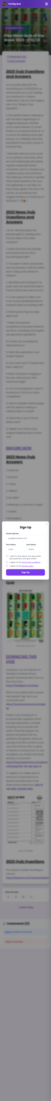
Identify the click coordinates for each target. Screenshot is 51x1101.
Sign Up (25, 572)
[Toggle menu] (46, 3)
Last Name (31, 544)
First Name (11, 544)
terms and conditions (31, 562)
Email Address (12, 533)
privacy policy (28, 566)
